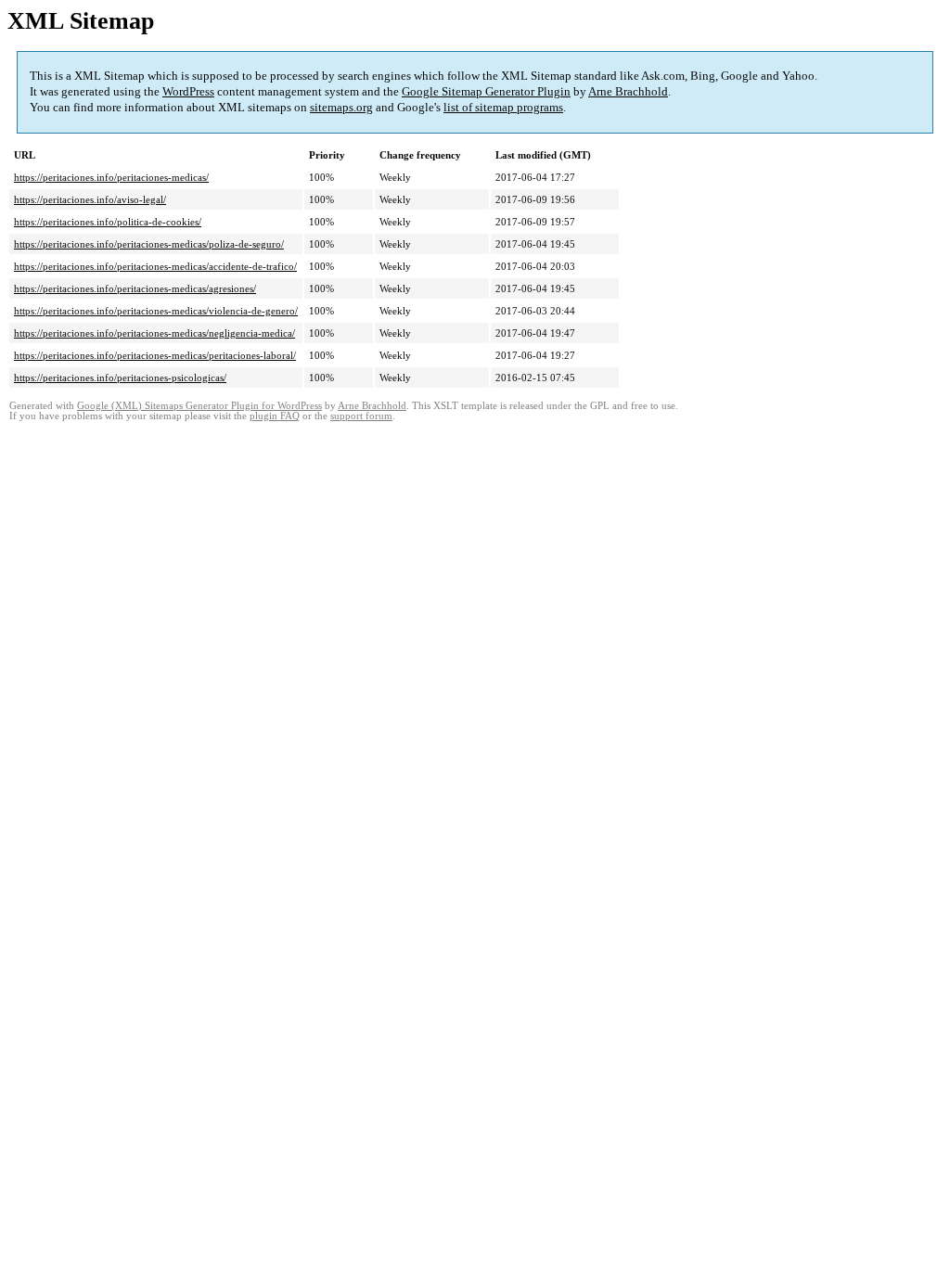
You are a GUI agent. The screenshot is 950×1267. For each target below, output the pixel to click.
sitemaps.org (341, 107)
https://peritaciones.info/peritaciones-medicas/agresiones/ (135, 288)
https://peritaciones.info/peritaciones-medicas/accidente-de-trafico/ (155, 266)
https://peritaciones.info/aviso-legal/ (90, 199)
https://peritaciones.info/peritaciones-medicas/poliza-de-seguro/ (149, 244)
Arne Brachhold (628, 91)
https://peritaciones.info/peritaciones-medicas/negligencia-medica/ (154, 333)
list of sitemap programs (503, 107)
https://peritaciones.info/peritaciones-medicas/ (111, 177)
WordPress (188, 91)
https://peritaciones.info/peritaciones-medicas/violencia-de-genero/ (156, 310)
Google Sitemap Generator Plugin (486, 91)
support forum (361, 416)
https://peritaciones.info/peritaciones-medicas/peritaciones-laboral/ (155, 355)
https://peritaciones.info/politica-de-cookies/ (107, 221)
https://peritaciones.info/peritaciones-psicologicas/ (120, 377)
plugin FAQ (275, 416)
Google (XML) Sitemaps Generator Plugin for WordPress (199, 406)
